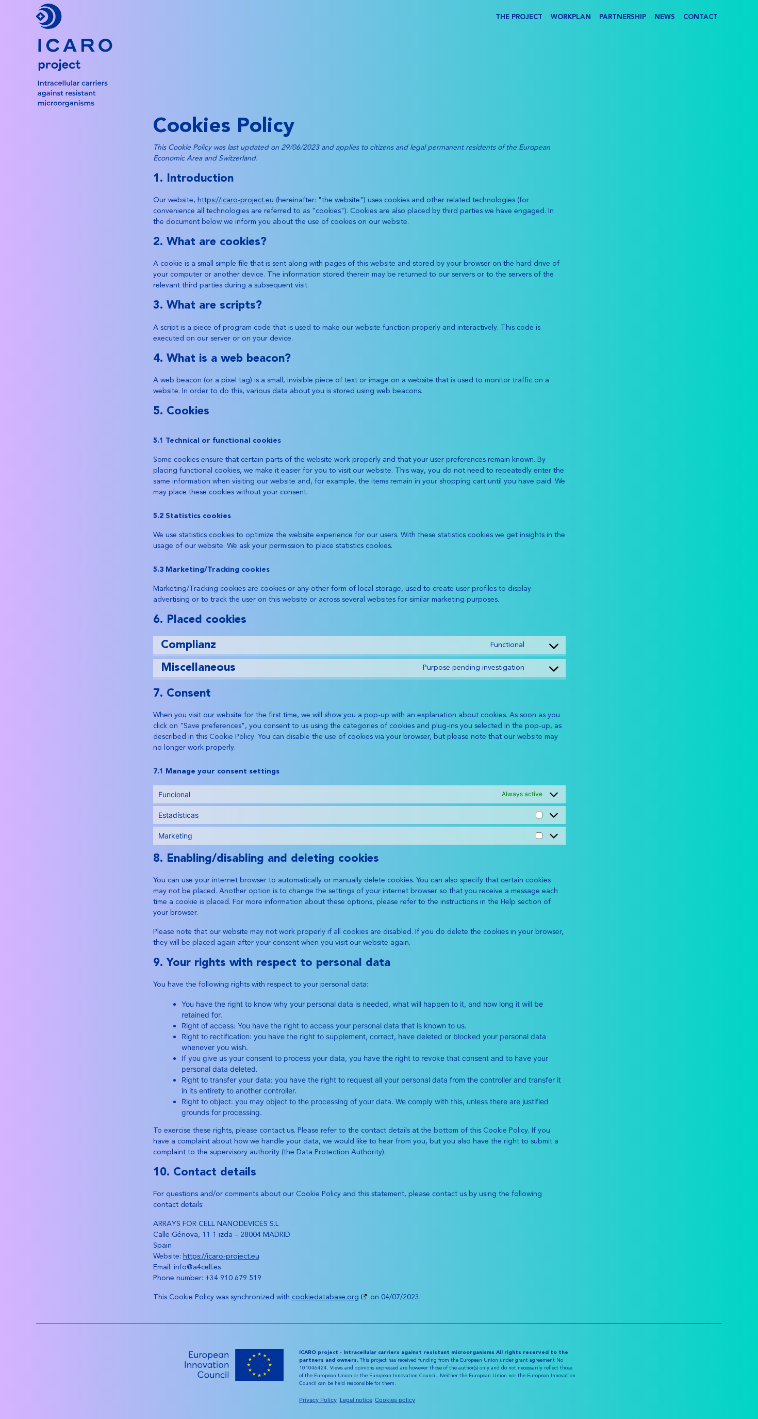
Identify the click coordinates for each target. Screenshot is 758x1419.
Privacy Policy (318, 1400)
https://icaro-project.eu (235, 200)
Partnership (622, 17)
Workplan (571, 17)
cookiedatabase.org (325, 1297)
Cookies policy (395, 1400)
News (664, 17)
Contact (700, 17)
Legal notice (356, 1400)
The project (519, 17)
